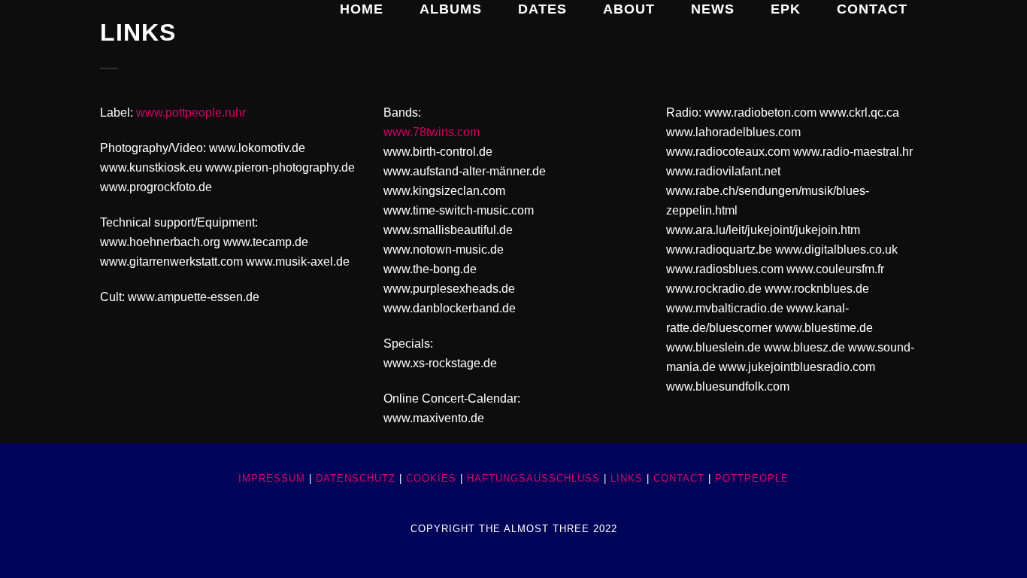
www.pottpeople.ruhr (191, 112)
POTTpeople (752, 478)
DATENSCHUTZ (355, 478)
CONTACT (678, 478)
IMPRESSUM (271, 478)
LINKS (626, 478)
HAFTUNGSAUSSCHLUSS (533, 478)
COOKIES (431, 478)
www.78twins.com (431, 132)
